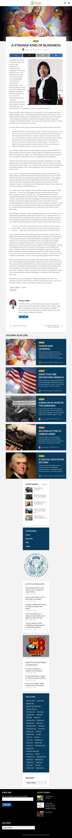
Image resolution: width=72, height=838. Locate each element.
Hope (38, 731)
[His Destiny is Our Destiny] (28, 496)
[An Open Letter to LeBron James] (21, 437)
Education (13, 290)
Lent (29, 737)
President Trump (32, 751)
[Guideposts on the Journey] (28, 503)
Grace (41, 728)
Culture (36, 41)
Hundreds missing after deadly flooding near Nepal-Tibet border (35, 606)
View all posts (23, 316)
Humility (30, 734)
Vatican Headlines (35, 584)
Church (40, 712)
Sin (37, 754)
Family (41, 726)
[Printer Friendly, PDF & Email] (17, 287)
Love (29, 740)
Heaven (29, 731)
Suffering (39, 759)
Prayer (29, 748)
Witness (39, 768)
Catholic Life (31, 709)
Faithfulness (31, 726)
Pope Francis (40, 745)
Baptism (30, 703)
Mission (38, 742)
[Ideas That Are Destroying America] (21, 380)
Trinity (39, 762)
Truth (38, 765)
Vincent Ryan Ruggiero (47, 362)
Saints (29, 754)
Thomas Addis (28, 50)
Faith (39, 723)
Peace (29, 745)
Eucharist (30, 723)
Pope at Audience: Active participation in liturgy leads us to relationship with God (35, 625)
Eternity (40, 720)
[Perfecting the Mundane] (28, 510)
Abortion (30, 700)
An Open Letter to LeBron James (50, 432)
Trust (29, 765)
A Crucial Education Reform (51, 461)
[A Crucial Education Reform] (21, 465)
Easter (37, 717)
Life (36, 737)
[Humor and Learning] (21, 352)
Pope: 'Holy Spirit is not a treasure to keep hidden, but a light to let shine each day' (35, 616)
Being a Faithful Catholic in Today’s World (39, 489)
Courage (30, 714)
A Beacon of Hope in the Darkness (51, 404)
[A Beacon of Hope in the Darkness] (21, 408)
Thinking (30, 762)
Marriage (38, 740)
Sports (29, 759)
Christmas (30, 712)
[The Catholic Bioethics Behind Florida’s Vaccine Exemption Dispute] (28, 517)
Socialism (30, 757)
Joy (38, 734)
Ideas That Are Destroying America (51, 376)
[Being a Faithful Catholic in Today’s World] (28, 489)
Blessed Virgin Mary (33, 706)
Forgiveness (31, 728)
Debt (29, 717)
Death (39, 714)
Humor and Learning (46, 347)
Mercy (29, 742)
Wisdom (30, 768)
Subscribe (6, 804)
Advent (40, 700)
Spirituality (41, 757)
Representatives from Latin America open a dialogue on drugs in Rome (34, 590)
